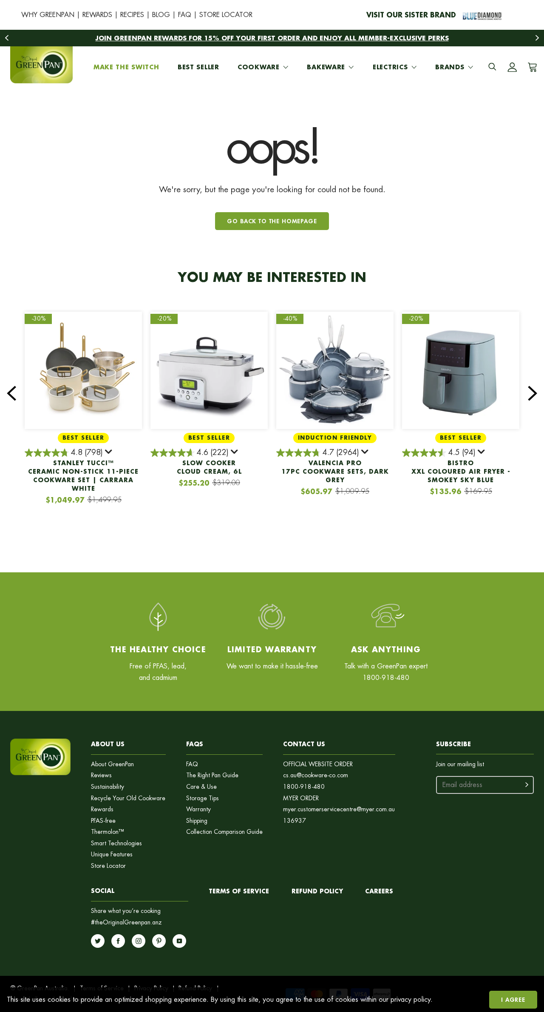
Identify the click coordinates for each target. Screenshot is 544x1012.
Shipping (196, 821)
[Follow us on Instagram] (138, 941)
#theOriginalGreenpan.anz (126, 922)
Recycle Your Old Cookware (128, 798)
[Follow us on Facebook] (118, 941)
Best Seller (198, 67)
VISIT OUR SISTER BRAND (411, 14)
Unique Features (112, 854)
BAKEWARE (326, 67)
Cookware (259, 67)
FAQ (184, 14)
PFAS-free (103, 821)
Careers (379, 891)
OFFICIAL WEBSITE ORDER (318, 764)
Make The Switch (126, 67)
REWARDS (97, 14)
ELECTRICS (390, 67)
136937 (294, 821)
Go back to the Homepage (272, 221)
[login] (512, 67)
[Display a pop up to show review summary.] (109, 453)
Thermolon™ (107, 832)
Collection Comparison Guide (224, 832)
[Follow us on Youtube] (179, 941)
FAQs (194, 744)
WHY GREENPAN (47, 14)
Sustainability (107, 787)
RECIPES (132, 14)
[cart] (531, 67)
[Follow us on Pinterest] (159, 941)
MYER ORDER (301, 798)
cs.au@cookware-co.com (315, 775)
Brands (449, 67)
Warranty (198, 809)
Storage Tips (202, 798)
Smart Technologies (116, 843)
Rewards (102, 809)
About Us (108, 744)
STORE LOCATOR (225, 14)
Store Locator (108, 866)
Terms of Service (239, 891)
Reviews (101, 775)
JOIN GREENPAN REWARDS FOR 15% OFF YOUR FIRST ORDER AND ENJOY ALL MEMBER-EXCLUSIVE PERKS (272, 38)
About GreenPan (112, 764)
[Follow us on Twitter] (98, 941)
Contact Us (304, 744)
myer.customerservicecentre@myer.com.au (339, 809)
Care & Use (201, 787)
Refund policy (317, 891)
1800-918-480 (304, 787)
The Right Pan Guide (212, 775)
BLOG (161, 14)
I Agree (513, 999)
